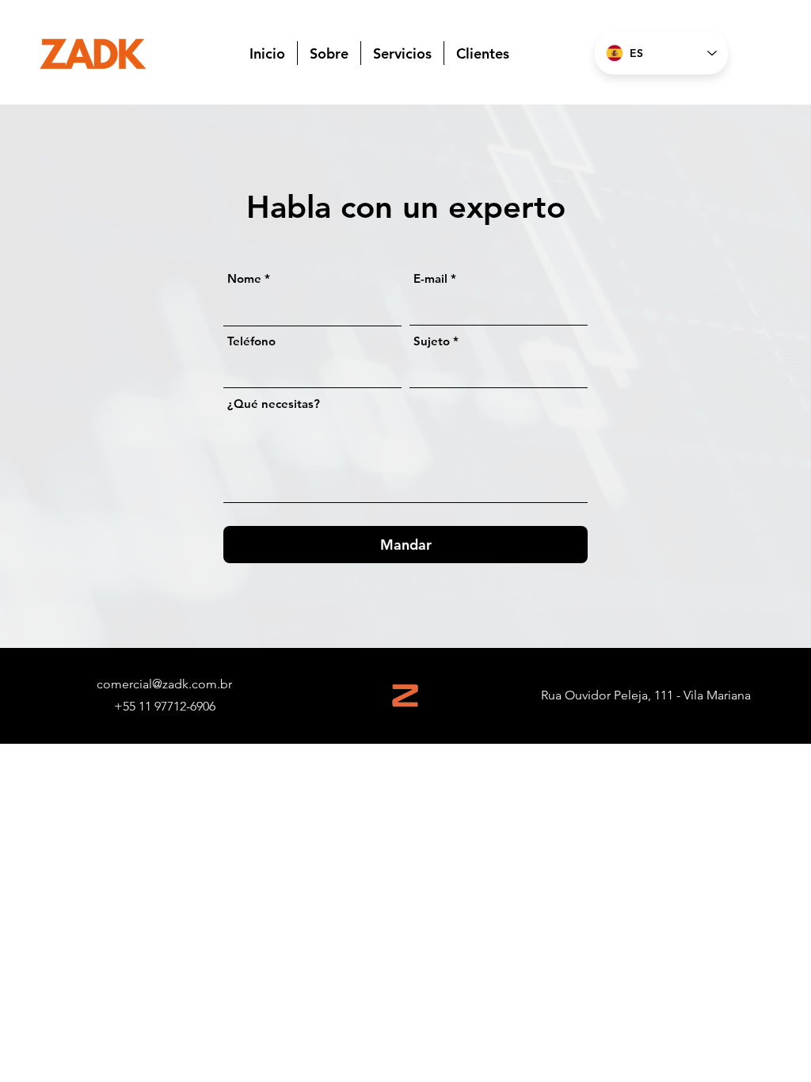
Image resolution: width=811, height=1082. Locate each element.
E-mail (430, 278)
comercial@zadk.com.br (164, 683)
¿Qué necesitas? (273, 404)
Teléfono (251, 341)
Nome (244, 278)
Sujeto (431, 341)
